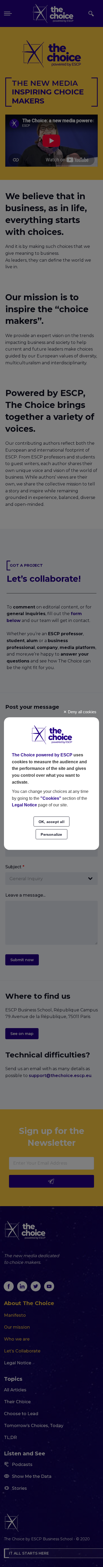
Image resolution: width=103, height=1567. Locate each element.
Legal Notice (24, 805)
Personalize (51, 834)
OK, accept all (51, 822)
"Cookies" (50, 798)
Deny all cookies (81, 712)
